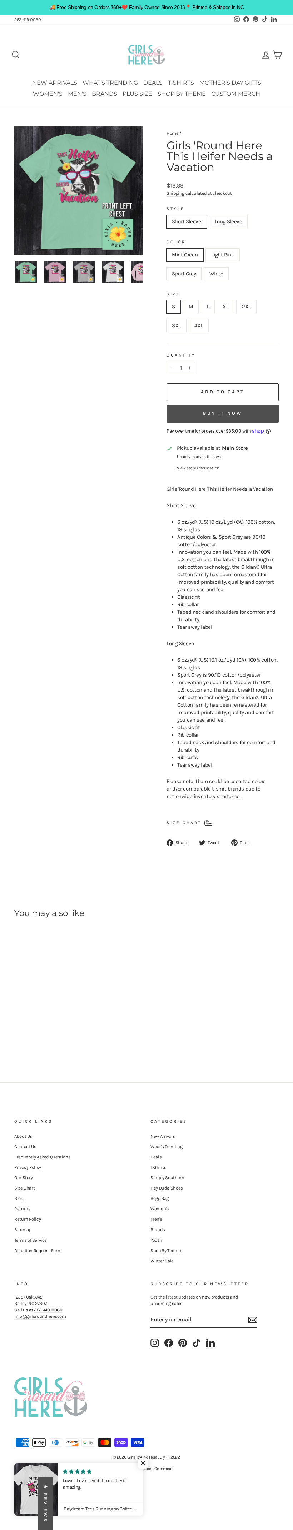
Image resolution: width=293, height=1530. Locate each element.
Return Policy (27, 1219)
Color (176, 241)
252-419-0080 (27, 19)
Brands (104, 93)
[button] (143, 1463)
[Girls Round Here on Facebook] (168, 1343)
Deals (153, 82)
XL (225, 306)
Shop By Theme (182, 93)
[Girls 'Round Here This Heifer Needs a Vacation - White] (48, 1031)
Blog (18, 1198)
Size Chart (24, 1188)
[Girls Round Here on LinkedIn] (210, 1343)
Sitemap (22, 1229)
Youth (156, 1240)
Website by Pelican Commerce (146, 1468)
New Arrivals (54, 82)
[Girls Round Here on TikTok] (196, 1343)
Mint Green (185, 254)
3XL (176, 325)
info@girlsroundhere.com (40, 1316)
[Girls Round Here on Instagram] (154, 1343)
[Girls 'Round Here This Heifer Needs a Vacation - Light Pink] (28, 1031)
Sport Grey (184, 273)
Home (173, 133)
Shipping (175, 193)
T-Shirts (181, 82)
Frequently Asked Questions (42, 1157)
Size (173, 293)
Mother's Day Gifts (230, 82)
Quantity (181, 355)
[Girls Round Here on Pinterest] (182, 1343)
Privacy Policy (27, 1167)
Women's (48, 93)
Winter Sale (162, 1261)
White (216, 273)
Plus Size (137, 93)
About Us (23, 1136)
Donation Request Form (37, 1250)
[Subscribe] (252, 1320)
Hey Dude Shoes (166, 1188)
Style (176, 208)
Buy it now (222, 413)
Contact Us (25, 1146)
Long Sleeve (228, 221)
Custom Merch (235, 93)
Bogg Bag (159, 1198)
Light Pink (222, 254)
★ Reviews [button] (45, 1503)
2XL (246, 306)
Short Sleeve (186, 221)
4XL (198, 325)
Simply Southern (167, 1177)
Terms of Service (30, 1240)
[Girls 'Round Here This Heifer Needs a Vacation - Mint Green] (19, 1031)
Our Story (23, 1177)
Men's (77, 93)
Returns (22, 1208)
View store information (198, 467)
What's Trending (110, 82)
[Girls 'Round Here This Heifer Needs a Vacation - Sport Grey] (38, 1031)
